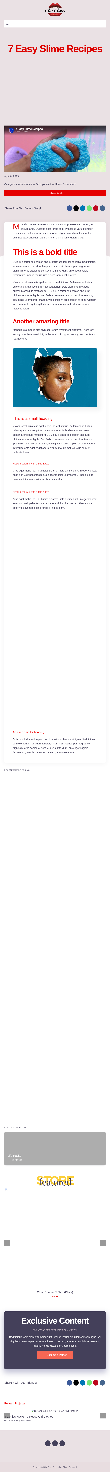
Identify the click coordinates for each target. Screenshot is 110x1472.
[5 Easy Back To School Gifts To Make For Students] (55, 1068)
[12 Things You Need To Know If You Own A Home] (55, 896)
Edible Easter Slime (29, 586)
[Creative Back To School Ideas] (55, 651)
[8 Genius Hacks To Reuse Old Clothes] (55, 810)
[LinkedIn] (82, 208)
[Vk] (102, 208)
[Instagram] (55, 1443)
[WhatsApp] (89, 208)
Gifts (32, 590)
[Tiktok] (62, 1443)
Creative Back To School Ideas (36, 689)
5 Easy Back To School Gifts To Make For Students (36, 1108)
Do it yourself (43, 184)
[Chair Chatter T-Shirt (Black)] (55, 1189)
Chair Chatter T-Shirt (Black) (55, 1292)
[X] (76, 208)
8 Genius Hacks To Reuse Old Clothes (28, 850)
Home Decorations (65, 184)
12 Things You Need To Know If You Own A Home (35, 936)
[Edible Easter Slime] (55, 548)
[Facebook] (69, 208)
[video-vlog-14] (55, 349)
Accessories (25, 184)
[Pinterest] (96, 208)
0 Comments (26, 1420)
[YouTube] (48, 1443)
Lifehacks (39, 854)
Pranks (37, 693)
